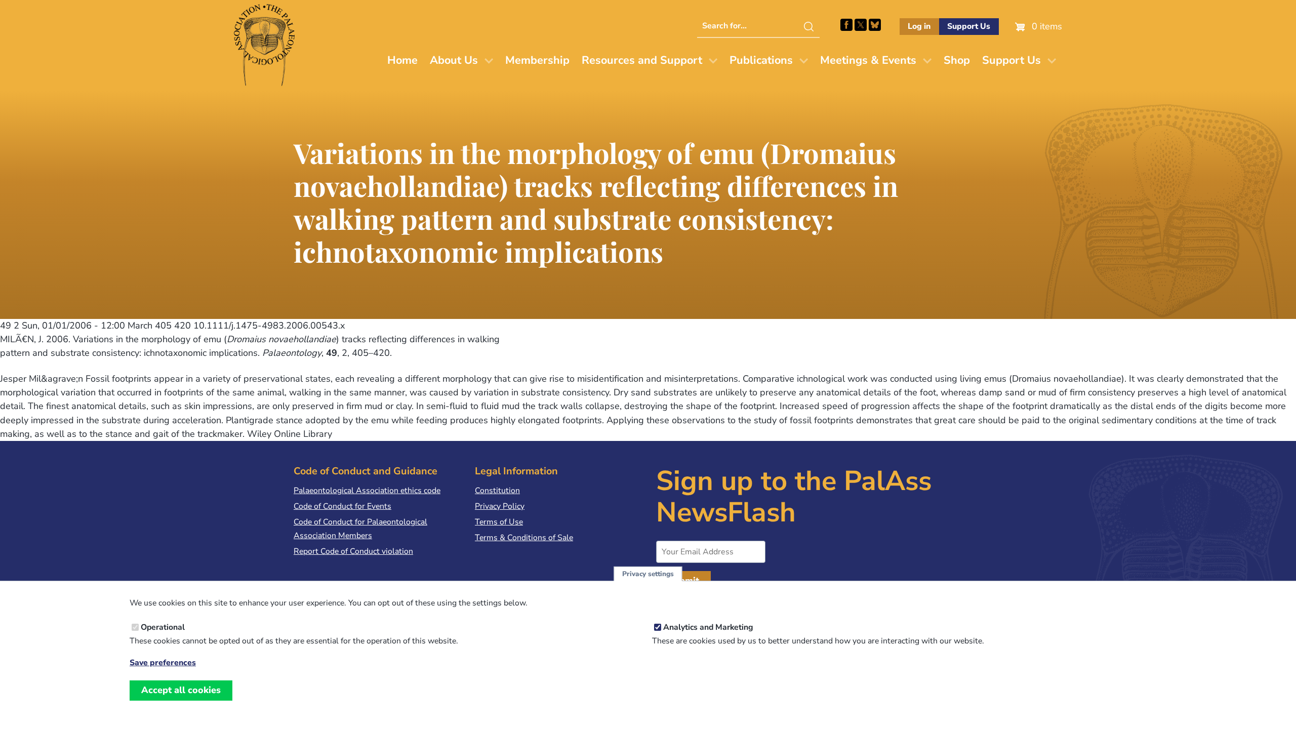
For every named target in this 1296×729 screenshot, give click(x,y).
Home (402, 60)
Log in (919, 26)
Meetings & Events (868, 60)
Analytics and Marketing (708, 627)
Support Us (968, 26)
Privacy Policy (499, 506)
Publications (761, 60)
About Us (454, 60)
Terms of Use (499, 522)
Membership (537, 60)
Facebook (846, 25)
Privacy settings (648, 574)
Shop (957, 60)
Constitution (497, 490)
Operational (163, 627)
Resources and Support (642, 60)
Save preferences (163, 663)
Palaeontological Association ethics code (367, 490)
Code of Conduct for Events (342, 506)
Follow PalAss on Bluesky (875, 25)
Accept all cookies (181, 690)
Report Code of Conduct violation (353, 551)
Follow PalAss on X (861, 25)
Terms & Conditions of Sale (524, 537)
